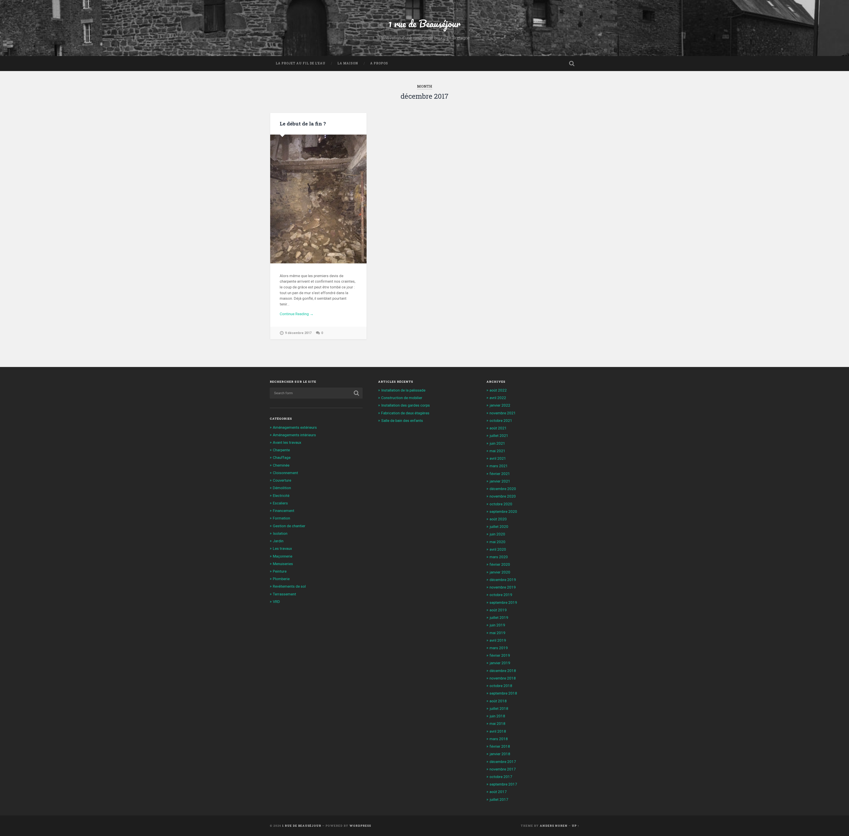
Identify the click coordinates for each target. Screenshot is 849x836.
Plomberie (281, 579)
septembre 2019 (503, 602)
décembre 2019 (503, 579)
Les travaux (282, 548)
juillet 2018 (499, 708)
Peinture (280, 571)
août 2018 (498, 701)
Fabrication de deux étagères (405, 413)
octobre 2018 (501, 685)
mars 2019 (499, 648)
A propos (379, 63)
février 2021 (500, 473)
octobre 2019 (501, 595)
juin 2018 (497, 716)
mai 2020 (497, 542)
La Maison (347, 63)
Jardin (278, 541)
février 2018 (500, 746)
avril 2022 (498, 398)
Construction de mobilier (401, 398)
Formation (281, 518)
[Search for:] (316, 393)
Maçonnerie (282, 556)
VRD (276, 601)
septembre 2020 (503, 511)
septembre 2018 (503, 693)
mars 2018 (499, 739)
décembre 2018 (503, 670)
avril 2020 (498, 549)
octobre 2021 (501, 420)
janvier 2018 (500, 754)
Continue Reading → (297, 314)
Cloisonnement (285, 473)
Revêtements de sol (289, 586)
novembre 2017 (503, 769)
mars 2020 (499, 557)
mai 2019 (497, 633)
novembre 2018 (503, 678)
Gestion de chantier (289, 526)
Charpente (281, 450)
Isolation (280, 533)
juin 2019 (497, 625)
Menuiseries (283, 564)
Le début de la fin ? (303, 123)
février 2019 (500, 655)
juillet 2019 (499, 617)
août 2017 (498, 792)
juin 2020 (497, 534)
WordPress (360, 825)
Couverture (282, 480)
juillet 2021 (499, 435)
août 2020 (498, 519)
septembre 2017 (503, 784)
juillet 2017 (499, 799)
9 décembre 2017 (298, 333)
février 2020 (500, 564)
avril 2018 (498, 731)
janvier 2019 (500, 663)
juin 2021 (497, 443)
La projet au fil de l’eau (300, 63)
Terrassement (284, 594)
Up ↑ (575, 825)
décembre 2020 (503, 489)
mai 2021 (497, 451)
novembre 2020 (503, 496)
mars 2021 (499, 466)
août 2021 (498, 428)
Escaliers (280, 503)
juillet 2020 (499, 526)
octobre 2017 (501, 776)
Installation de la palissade (403, 390)
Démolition (282, 488)
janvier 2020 (500, 572)
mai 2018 (497, 723)
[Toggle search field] (571, 63)
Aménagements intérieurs (294, 435)
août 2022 (498, 390)
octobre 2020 (501, 504)
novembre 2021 (503, 413)
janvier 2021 (500, 481)
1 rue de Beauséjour (424, 23)
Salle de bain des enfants (402, 420)
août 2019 (498, 610)
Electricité (281, 495)
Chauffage (282, 457)
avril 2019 (498, 640)
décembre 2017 (503, 761)
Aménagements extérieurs (295, 427)
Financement (283, 510)
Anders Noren (554, 825)
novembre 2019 (503, 587)
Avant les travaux (287, 442)
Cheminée (281, 465)
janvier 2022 (500, 405)
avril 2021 (498, 458)
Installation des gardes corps (405, 405)
